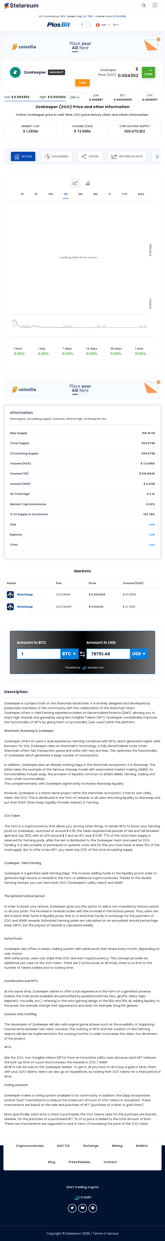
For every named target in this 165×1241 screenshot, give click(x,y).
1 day (41, 349)
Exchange (91, 1146)
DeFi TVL (63, 1146)
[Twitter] (72, 1208)
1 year (139, 349)
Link (152, 524)
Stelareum (73, 1233)
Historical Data (130, 156)
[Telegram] (93, 1208)
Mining (117, 1146)
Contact (110, 1162)
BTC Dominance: (49, 16)
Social (93, 156)
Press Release (79, 1162)
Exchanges (60, 156)
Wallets (142, 1146)
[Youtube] (82, 1208)
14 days (91, 349)
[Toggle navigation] (155, 5)
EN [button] (114, 25)
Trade (82, 83)
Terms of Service (105, 1233)
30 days (116, 349)
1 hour (18, 349)
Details (26, 156)
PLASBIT (86, 1197)
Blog (51, 1162)
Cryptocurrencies (30, 1146)
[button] (59, 24)
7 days (67, 349)
